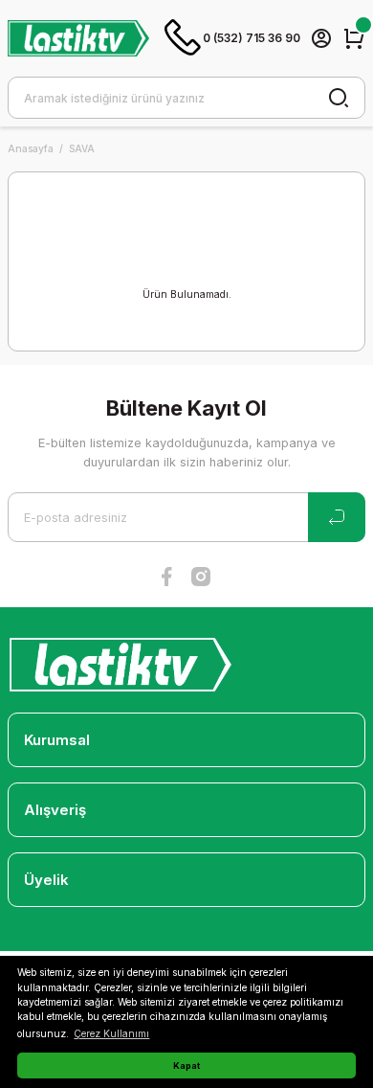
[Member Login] (321, 38)
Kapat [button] (186, 1065)
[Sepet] (353, 38)
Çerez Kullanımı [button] (111, 1033)
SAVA (82, 148)
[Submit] (336, 517)
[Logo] (78, 38)
